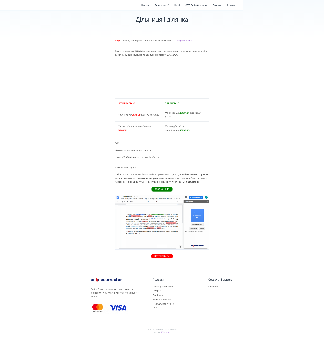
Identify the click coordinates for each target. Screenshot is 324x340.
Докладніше (162, 189)
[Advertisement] (162, 77)
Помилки (217, 5)
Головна (145, 5)
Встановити (162, 256)
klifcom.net (165, 332)
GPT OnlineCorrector (196, 5)
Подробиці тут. (184, 40)
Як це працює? (161, 5)
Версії (177, 5)
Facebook (213, 286)
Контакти (231, 5)
